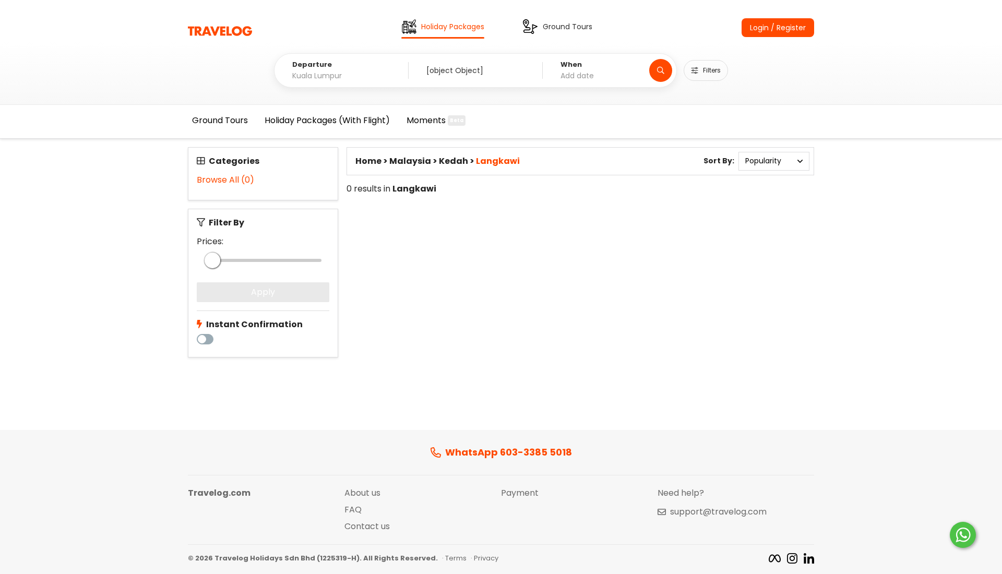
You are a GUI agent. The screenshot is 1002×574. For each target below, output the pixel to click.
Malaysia (410, 161)
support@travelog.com (718, 512)
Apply (263, 292)
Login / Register (778, 27)
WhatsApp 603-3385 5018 (508, 453)
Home (368, 161)
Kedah (453, 161)
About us (362, 493)
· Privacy (484, 558)
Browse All (225, 180)
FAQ (353, 510)
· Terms (454, 558)
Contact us (367, 526)
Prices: (210, 241)
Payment (520, 493)
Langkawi (498, 161)
